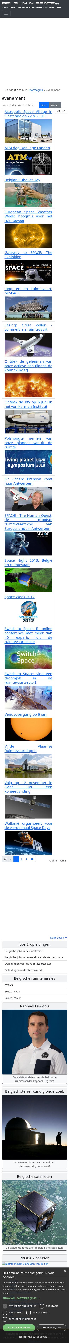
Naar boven (57, 937)
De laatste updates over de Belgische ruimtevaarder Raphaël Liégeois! (35, 1079)
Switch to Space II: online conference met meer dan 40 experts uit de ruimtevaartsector (28, 635)
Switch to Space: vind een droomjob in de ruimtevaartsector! (28, 678)
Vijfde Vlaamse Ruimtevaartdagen (28, 748)
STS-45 (9, 985)
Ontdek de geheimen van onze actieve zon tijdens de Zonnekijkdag (28, 365)
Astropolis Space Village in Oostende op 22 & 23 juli (28, 113)
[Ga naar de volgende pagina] (26, 859)
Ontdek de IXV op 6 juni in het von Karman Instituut (28, 404)
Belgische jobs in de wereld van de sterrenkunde (34, 957)
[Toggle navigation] (6, 13)
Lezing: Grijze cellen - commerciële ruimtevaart (28, 327)
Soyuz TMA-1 (12, 991)
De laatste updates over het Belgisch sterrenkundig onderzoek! (34, 1164)
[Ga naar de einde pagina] (32, 859)
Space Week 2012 (20, 596)
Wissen (55, 105)
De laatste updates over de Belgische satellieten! (35, 1247)
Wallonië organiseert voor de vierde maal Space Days (28, 825)
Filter (44, 105)
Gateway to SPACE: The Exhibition (28, 254)
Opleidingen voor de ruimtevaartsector (28, 963)
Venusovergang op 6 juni (26, 714)
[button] (34, 1298)
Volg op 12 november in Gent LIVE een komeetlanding (28, 787)
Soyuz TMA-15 (13, 998)
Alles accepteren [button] (19, 1327)
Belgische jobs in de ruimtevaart (24, 951)
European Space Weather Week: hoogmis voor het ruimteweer (28, 216)
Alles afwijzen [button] (51, 1327)
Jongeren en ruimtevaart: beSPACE (28, 290)
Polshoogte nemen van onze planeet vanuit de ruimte (28, 442)
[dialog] (34, 1305)
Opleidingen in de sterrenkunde (24, 970)
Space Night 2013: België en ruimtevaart (28, 562)
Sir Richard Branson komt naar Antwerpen (28, 481)
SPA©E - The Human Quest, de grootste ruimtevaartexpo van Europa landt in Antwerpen (28, 522)
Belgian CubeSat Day (22, 179)
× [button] (65, 1271)
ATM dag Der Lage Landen (27, 147)
